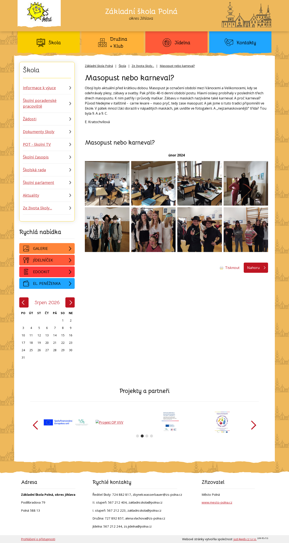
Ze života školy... (143, 66)
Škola (122, 66)
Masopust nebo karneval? (177, 66)
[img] (107, 183)
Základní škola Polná (99, 66)
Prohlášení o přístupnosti (38, 539)
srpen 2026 (47, 302)
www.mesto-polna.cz (217, 502)
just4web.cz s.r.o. (245, 539)
